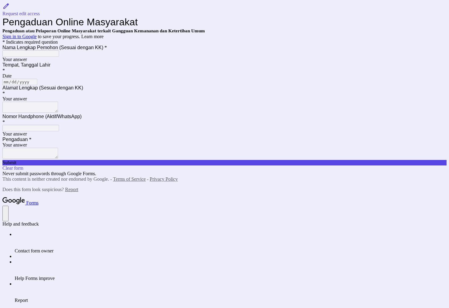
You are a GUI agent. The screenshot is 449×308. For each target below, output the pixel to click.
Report (71, 189)
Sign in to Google (19, 36)
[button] (224, 9)
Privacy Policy (164, 179)
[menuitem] (231, 243)
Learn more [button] (92, 36)
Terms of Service (129, 179)
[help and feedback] (5, 213)
